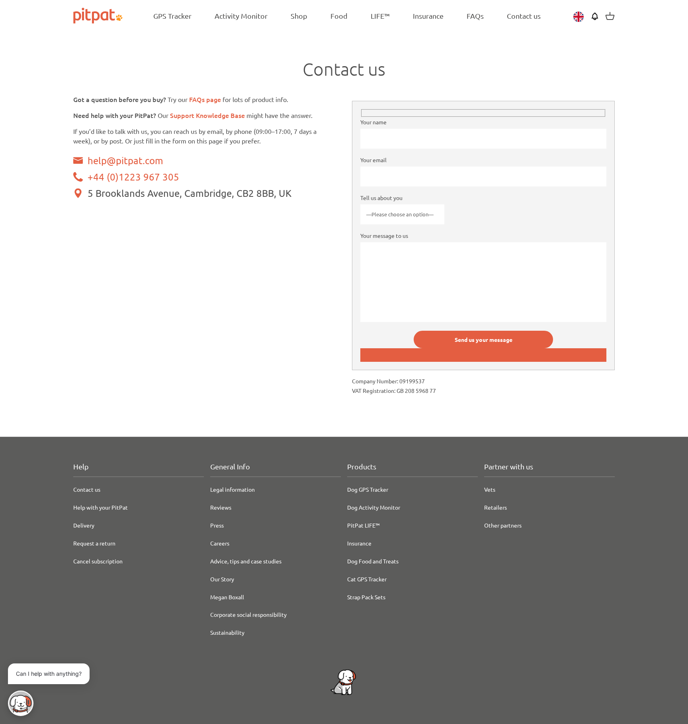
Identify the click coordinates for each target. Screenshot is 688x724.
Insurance (359, 543)
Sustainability (227, 632)
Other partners (503, 525)
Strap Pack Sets (366, 596)
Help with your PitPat (100, 507)
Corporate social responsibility (248, 614)
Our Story (222, 579)
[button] (20, 703)
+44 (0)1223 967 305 (133, 177)
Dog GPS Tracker (367, 489)
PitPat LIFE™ (363, 525)
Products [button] (361, 466)
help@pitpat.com (125, 160)
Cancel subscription (98, 561)
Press (217, 525)
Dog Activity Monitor (373, 507)
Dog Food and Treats (373, 561)
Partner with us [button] (508, 466)
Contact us (86, 489)
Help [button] (81, 466)
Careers (219, 543)
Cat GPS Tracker (367, 579)
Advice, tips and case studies (245, 561)
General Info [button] (230, 466)
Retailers (495, 507)
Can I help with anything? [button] (49, 673)
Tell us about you (381, 197)
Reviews (220, 507)
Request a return (94, 543)
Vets (489, 489)
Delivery (83, 525)
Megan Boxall (227, 596)
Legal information (232, 489)
